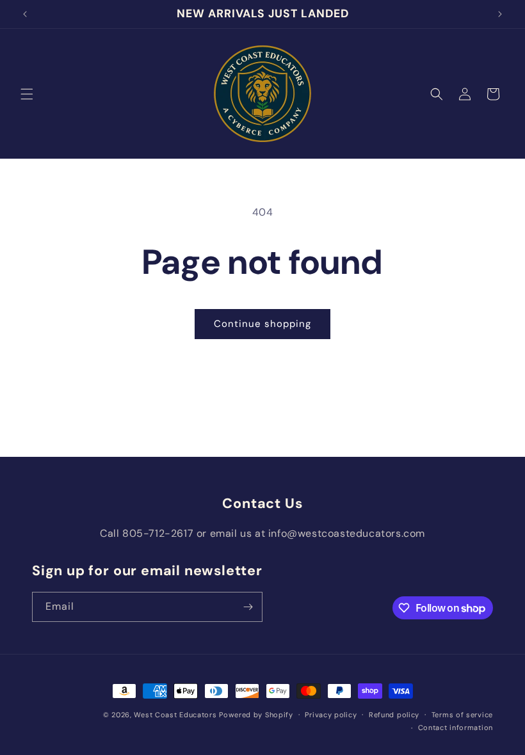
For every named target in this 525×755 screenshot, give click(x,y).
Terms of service (462, 714)
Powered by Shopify (256, 714)
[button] (27, 94)
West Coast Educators (175, 714)
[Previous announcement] (25, 14)
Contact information (455, 727)
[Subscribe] (248, 607)
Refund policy (394, 714)
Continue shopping (262, 323)
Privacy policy (331, 714)
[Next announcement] (500, 14)
